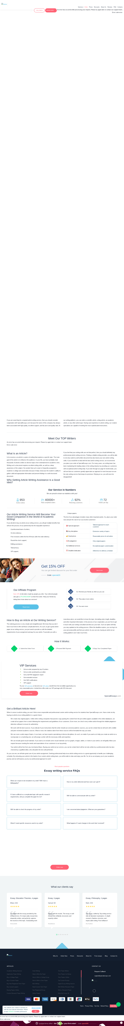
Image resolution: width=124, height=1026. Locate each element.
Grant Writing (36, 971)
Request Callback (100, 971)
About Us (103, 7)
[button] (57, 934)
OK (35, 1011)
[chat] (118, 1004)
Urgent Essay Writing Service (66, 983)
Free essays (98, 956)
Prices (91, 7)
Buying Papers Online (13, 990)
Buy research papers (12, 987)
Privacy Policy (89, 1006)
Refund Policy (104, 1006)
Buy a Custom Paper (13, 980)
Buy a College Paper (12, 977)
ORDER (50, 10)
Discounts (97, 7)
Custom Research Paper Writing (16, 993)
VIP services (29, 686)
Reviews (110, 7)
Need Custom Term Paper (39, 987)
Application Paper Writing (14, 974)
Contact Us (113, 956)
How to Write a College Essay (40, 977)
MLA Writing (35, 983)
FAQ (115, 7)
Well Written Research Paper (66, 987)
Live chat (113, 1006)
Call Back (39, 10)
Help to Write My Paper (39, 974)
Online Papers (36, 993)
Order (86, 7)
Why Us (55, 956)
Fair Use (96, 1006)
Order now (29, 693)
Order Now (64, 956)
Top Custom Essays (63, 980)
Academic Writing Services (14, 971)
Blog (106, 956)
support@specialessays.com (102, 976)
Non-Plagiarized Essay (38, 990)
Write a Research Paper (64, 990)
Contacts (120, 7)
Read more (36, 1008)
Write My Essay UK (63, 993)
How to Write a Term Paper (40, 980)
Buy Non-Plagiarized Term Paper (16, 983)
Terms (82, 1006)
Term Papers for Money (64, 974)
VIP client (46, 686)
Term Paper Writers (63, 971)
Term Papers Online (63, 977)
